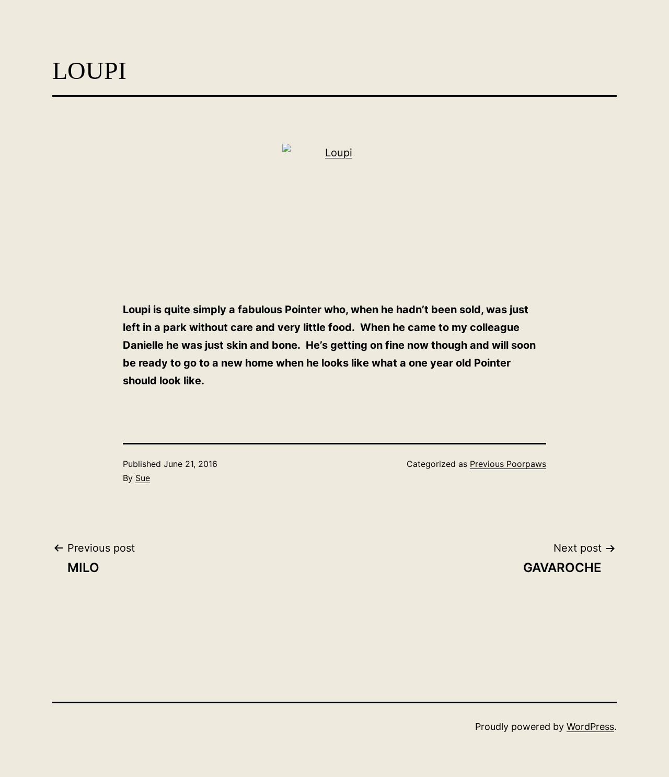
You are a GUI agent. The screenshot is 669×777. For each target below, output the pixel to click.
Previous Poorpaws (508, 464)
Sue (142, 478)
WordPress (590, 726)
